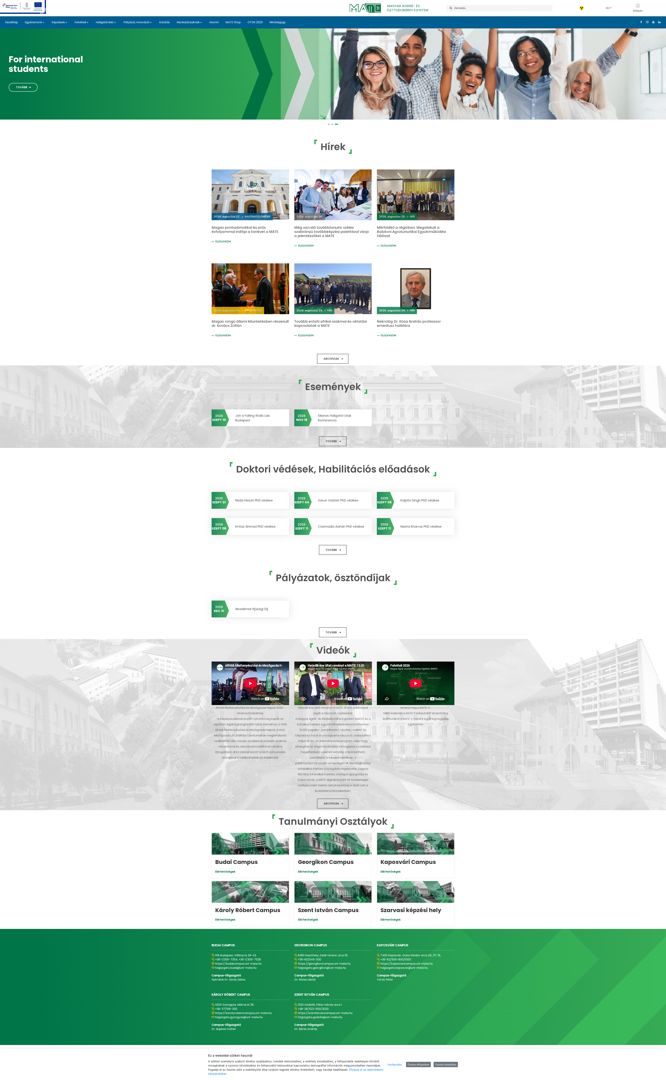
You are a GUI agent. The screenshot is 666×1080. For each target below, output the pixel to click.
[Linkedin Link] (658, 22)
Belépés (638, 10)
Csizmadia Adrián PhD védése (341, 526)
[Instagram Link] (646, 22)
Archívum (331, 359)
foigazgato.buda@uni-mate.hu (236, 968)
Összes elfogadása (418, 1064)
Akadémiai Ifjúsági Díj (251, 609)
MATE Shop (233, 22)
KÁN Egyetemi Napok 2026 (40, 61)
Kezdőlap (11, 22)
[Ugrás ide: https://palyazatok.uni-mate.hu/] (27, 7)
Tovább (21, 89)
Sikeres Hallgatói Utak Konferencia (334, 417)
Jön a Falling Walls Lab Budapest (252, 417)
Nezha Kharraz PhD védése (420, 526)
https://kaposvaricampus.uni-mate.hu (406, 964)
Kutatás (164, 22)
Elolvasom (223, 241)
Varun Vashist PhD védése (338, 500)
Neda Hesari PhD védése (254, 500)
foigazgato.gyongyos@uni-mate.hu (239, 1017)
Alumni (214, 22)
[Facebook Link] (640, 22)
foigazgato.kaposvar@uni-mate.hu (404, 968)
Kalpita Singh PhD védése (419, 500)
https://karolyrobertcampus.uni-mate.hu (243, 1013)
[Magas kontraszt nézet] (581, 8)
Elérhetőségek (225, 872)
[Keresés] (451, 8)
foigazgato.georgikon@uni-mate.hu (322, 968)
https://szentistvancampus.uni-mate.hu (325, 1013)
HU (607, 8)
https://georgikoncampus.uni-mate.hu (324, 964)
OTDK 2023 (255, 22)
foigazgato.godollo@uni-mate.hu (320, 1017)
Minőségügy (278, 22)
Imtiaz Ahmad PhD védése (255, 526)
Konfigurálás (395, 1064)
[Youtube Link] (652, 22)
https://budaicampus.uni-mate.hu (238, 964)
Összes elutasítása (445, 1064)
